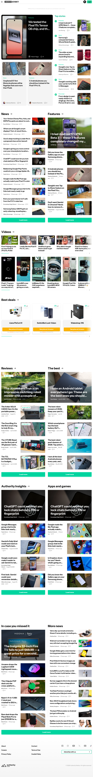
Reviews (7, 368)
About (3, 746)
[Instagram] (68, 746)
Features (54, 114)
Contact (34, 746)
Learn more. (62, 8)
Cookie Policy (36, 754)
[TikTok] (91, 746)
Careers (4, 750)
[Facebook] (62, 746)
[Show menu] (2, 2)
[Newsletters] (85, 746)
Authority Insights (13, 486)
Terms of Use (35, 750)
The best (54, 368)
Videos (6, 232)
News (5, 114)
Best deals (8, 300)
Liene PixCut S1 (15, 323)
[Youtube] (73, 746)
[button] (46, 2)
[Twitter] (79, 746)
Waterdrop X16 (77, 323)
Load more (23, 220)
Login (89, 2)
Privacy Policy (6, 754)
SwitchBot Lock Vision (46, 323)
